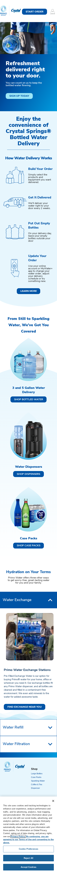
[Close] (53, 800)
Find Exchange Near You (24, 707)
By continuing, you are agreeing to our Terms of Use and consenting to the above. (28, 839)
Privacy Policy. (18, 836)
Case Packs (36, 777)
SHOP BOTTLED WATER (28, 399)
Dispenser (35, 788)
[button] (28, 600)
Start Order (34, 12)
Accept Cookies (28, 867)
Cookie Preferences (28, 849)
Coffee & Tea (36, 784)
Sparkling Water (38, 781)
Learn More (28, 291)
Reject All (28, 858)
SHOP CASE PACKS (28, 545)
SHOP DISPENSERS (28, 474)
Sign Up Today (19, 96)
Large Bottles (36, 774)
